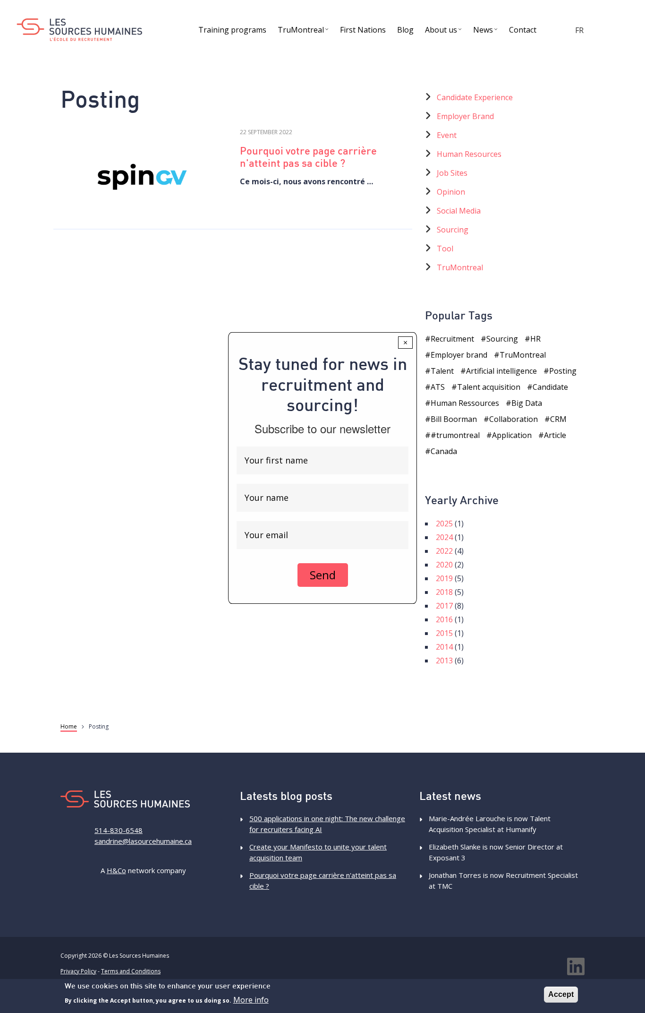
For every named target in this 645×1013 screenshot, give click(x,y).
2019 (444, 578)
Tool (445, 248)
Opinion (451, 192)
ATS (438, 387)
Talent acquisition (488, 387)
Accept (561, 994)
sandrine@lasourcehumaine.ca (143, 841)
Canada (444, 451)
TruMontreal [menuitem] (304, 31)
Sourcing (452, 229)
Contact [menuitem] (522, 30)
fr (579, 30)
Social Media (459, 211)
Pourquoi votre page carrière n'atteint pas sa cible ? (308, 158)
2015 (444, 633)
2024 (444, 537)
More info (251, 1000)
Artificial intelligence (501, 371)
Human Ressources (465, 403)
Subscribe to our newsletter (322, 428)
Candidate (550, 387)
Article (555, 435)
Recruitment (452, 339)
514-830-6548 (118, 830)
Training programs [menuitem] (232, 30)
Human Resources (469, 154)
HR (535, 339)
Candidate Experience (475, 97)
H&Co (116, 870)
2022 (444, 551)
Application (512, 435)
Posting (563, 371)
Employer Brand (465, 116)
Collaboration (513, 419)
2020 (444, 564)
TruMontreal (460, 267)
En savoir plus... (143, 175)
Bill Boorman (454, 419)
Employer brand (459, 355)
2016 (444, 619)
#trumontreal (455, 435)
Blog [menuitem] (405, 30)
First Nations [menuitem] (363, 30)
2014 (444, 647)
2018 (444, 592)
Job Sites (452, 173)
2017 (444, 606)
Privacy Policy (78, 971)
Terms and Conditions (131, 971)
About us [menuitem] (444, 31)
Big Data (526, 403)
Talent (442, 371)
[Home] (80, 29)
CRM (558, 419)
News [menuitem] (486, 31)
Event (447, 135)
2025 (444, 523)
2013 (444, 660)
